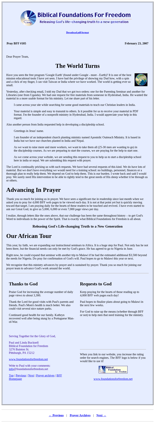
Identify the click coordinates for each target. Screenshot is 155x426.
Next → (101, 415)
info (11, 369)
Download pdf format (77, 32)
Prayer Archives (80, 415)
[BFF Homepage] (113, 372)
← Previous (56, 415)
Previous (21, 375)
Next (31, 375)
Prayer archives (45, 375)
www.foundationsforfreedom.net (28, 359)
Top (11, 375)
